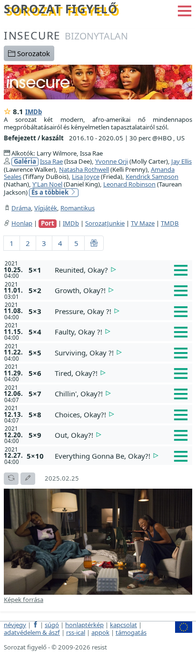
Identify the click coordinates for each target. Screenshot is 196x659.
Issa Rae (51, 161)
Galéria (25, 161)
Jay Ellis (181, 161)
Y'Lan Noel (47, 184)
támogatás (131, 632)
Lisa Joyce (85, 176)
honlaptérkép (84, 624)
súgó (52, 624)
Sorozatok (32, 53)
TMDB (170, 223)
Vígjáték (45, 208)
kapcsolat (123, 624)
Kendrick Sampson (152, 176)
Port (47, 223)
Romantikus (77, 208)
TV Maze (143, 223)
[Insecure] (98, 81)
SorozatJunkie (105, 223)
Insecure (66, 35)
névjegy (15, 624)
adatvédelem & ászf (32, 632)
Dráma (21, 208)
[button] (184, 10)
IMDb (33, 112)
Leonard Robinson (129, 184)
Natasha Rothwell (84, 169)
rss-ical (75, 632)
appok (100, 632)
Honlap (21, 223)
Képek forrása (23, 599)
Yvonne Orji (111, 161)
